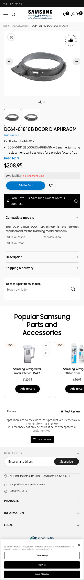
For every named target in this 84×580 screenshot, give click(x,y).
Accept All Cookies (42, 574)
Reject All (42, 565)
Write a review (11, 135)
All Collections (20, 25)
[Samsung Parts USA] (40, 14)
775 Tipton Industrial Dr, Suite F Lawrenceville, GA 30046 (39, 476)
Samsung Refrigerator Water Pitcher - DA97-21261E (27, 371)
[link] (51, 185)
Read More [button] (11, 158)
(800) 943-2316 (18, 490)
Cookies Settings (42, 555)
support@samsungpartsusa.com (27, 484)
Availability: (14, 176)
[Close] (79, 545)
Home (6, 25)
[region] (42, 559)
